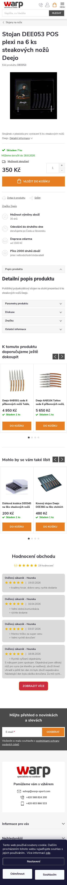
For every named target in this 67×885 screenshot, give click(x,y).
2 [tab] (32, 437)
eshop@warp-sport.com (36, 791)
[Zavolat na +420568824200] (41, 5)
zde (48, 853)
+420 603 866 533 (36, 803)
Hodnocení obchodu (33, 556)
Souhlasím (49, 875)
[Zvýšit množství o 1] (62, 165)
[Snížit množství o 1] (62, 170)
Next (62, 356)
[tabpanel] (17, 398)
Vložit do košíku (36, 181)
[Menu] (62, 4)
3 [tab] (35, 437)
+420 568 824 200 (36, 797)
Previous (55, 356)
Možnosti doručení (18, 161)
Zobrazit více (33, 686)
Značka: (9, 206)
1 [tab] (29, 437)
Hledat (56, 13)
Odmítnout (17, 874)
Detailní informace (20, 138)
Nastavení (33, 861)
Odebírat (53, 732)
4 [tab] (38, 437)
